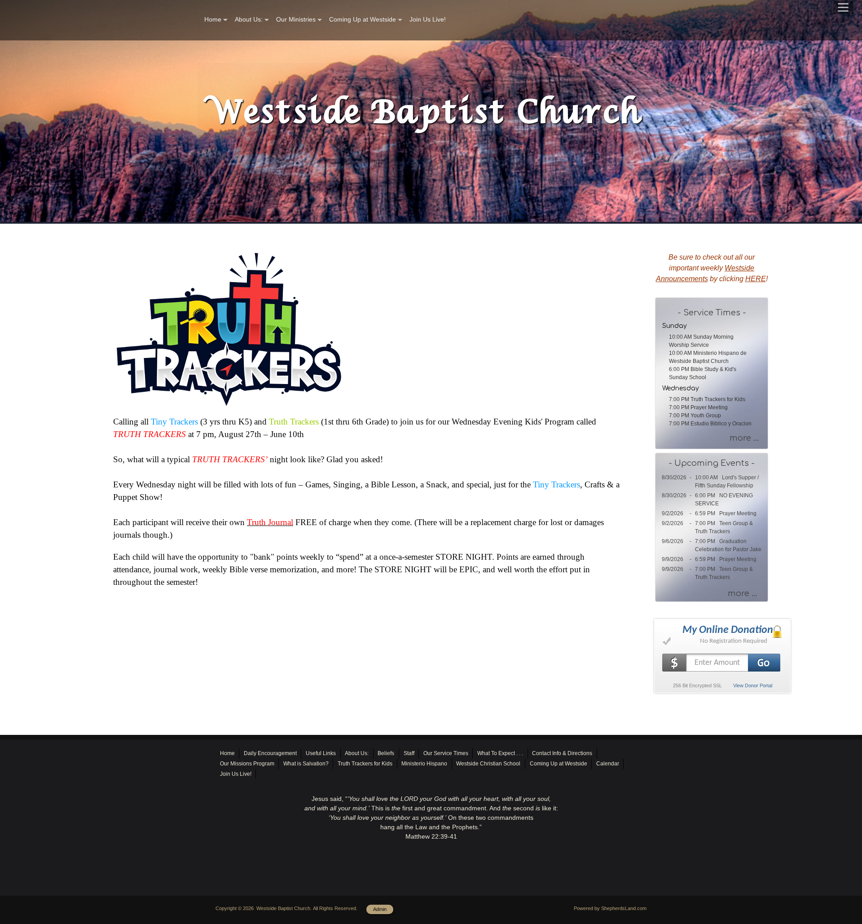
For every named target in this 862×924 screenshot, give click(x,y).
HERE (755, 279)
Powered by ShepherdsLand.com (610, 908)
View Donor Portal (752, 685)
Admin (380, 909)
